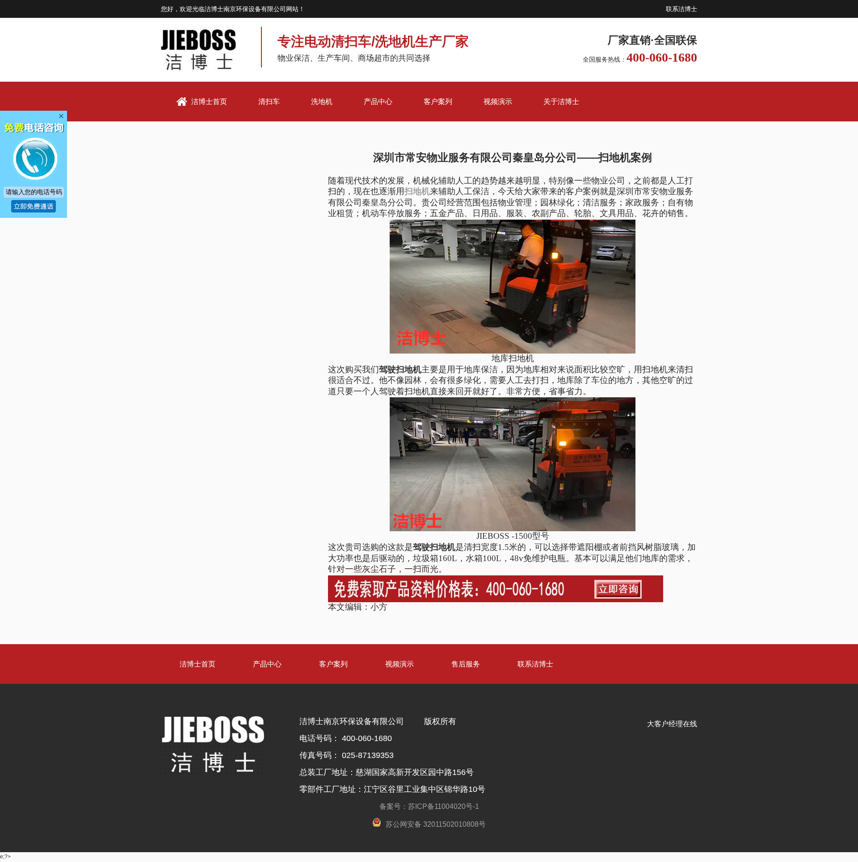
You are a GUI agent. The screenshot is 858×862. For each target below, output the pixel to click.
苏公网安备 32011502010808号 (436, 824)
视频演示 (498, 101)
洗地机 (321, 101)
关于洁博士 (561, 101)
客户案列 (438, 101)
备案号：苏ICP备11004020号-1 (429, 806)
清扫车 (269, 101)
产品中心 (378, 101)
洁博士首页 (197, 664)
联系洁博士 (681, 8)
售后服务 (465, 664)
